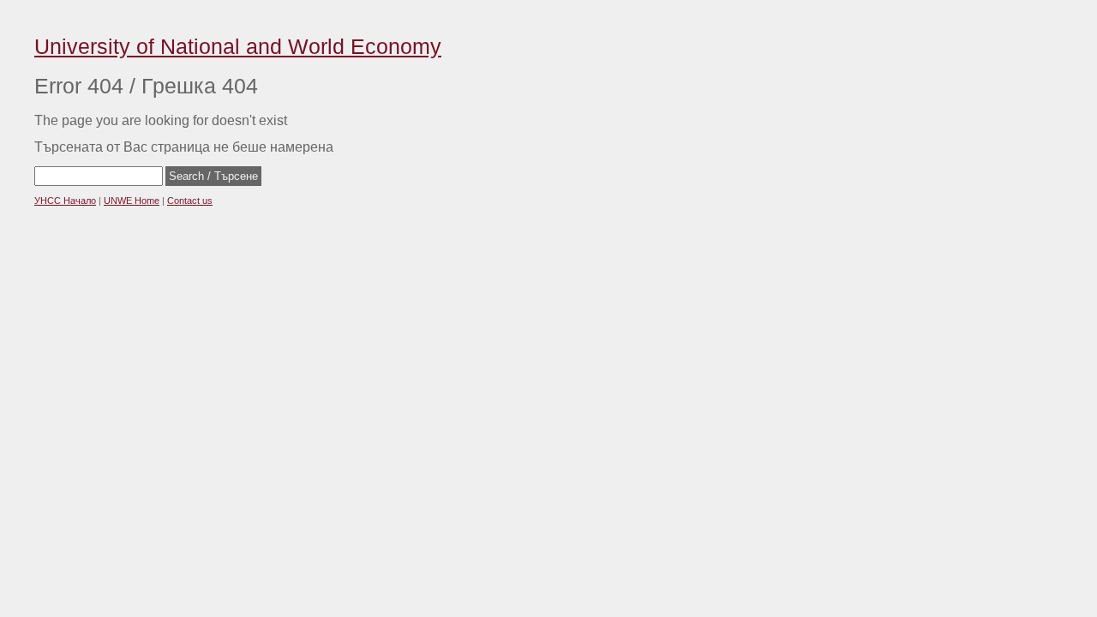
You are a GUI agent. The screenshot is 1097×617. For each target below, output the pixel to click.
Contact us (190, 200)
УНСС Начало (65, 200)
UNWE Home (131, 200)
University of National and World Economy (237, 46)
